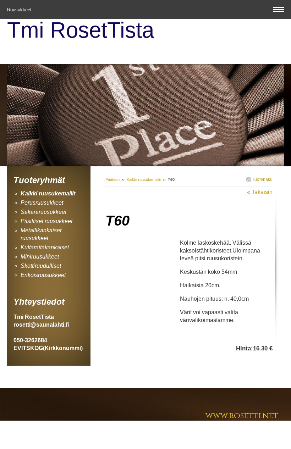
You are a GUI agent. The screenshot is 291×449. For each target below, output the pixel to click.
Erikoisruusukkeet (43, 275)
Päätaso (112, 179)
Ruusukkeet (20, 9)
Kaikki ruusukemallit (144, 179)
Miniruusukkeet (40, 257)
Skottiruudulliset (41, 266)
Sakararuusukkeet (43, 212)
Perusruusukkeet (42, 203)
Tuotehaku (262, 179)
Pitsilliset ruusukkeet (46, 221)
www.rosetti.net (241, 415)
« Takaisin (260, 192)
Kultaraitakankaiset (45, 247)
